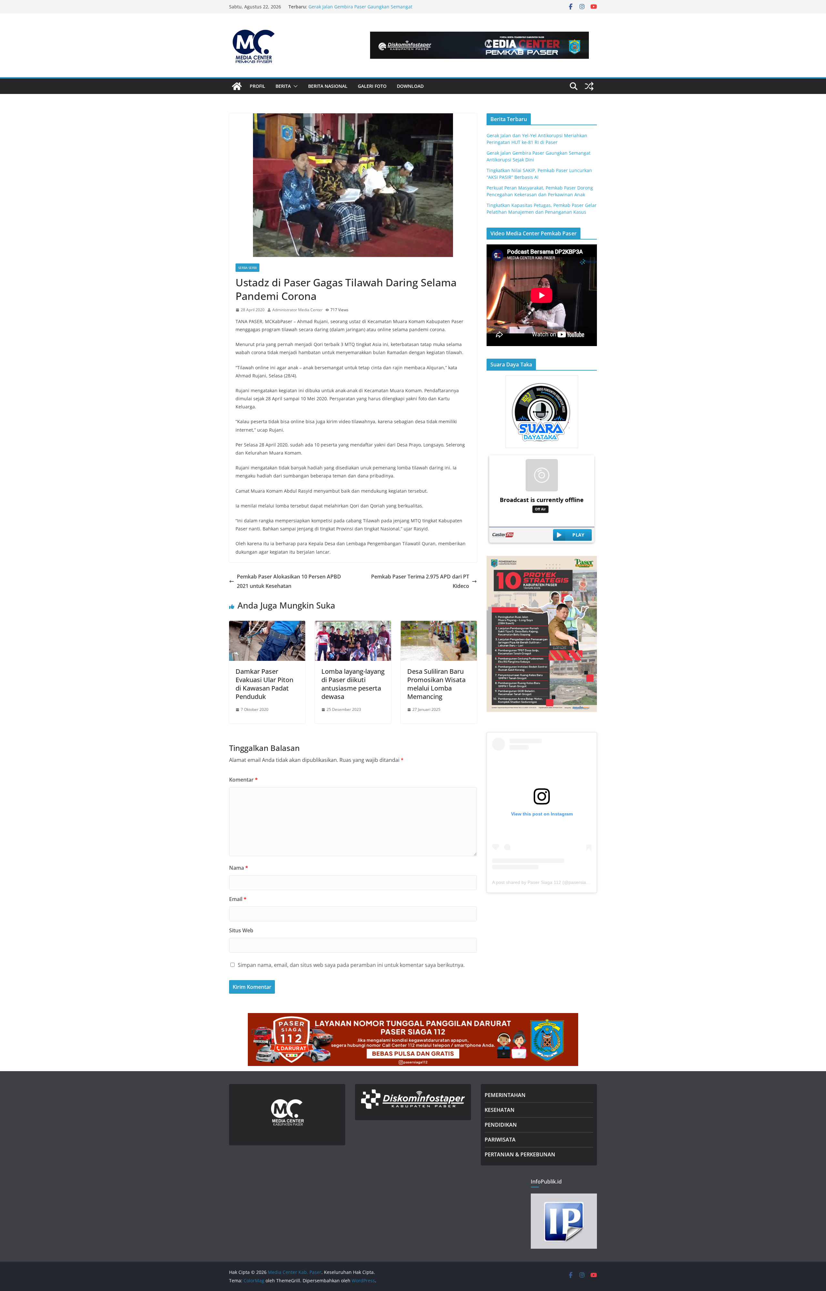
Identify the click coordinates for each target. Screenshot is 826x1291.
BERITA (283, 86)
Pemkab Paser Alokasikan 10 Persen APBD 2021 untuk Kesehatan (289, 581)
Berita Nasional (328, 86)
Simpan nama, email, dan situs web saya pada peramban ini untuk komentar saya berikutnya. (351, 964)
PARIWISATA (500, 1139)
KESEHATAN (500, 1109)
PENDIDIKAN (501, 1124)
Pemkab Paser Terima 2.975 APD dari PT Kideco (420, 581)
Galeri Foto (372, 86)
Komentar (243, 779)
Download (410, 86)
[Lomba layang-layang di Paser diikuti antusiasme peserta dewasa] (353, 625)
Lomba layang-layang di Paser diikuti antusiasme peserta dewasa (353, 684)
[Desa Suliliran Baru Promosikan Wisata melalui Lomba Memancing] (439, 625)
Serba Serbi (247, 267)
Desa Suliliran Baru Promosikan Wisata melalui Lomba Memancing (436, 684)
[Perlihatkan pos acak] (589, 86)
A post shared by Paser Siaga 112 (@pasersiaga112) (546, 882)
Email (238, 899)
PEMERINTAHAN (505, 1095)
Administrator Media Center (297, 310)
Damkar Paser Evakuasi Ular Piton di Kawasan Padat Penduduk (264, 684)
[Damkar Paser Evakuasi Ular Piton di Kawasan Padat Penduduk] (267, 625)
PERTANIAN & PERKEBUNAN (520, 1154)
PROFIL (257, 86)
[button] (294, 86)
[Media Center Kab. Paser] (237, 86)
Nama (238, 867)
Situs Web (241, 930)
